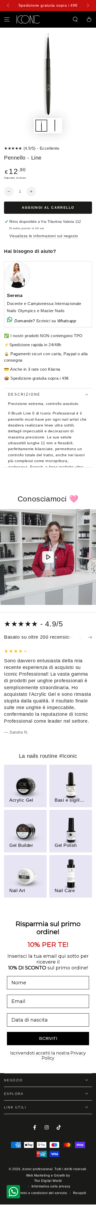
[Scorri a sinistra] (8, 5)
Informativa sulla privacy (50, 1186)
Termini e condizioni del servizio (41, 1193)
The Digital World (48, 1181)
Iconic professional (37, 1169)
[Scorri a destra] (87, 5)
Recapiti (79, 1193)
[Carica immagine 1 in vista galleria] (41, 126)
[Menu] (7, 19)
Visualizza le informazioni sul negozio (43, 236)
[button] (75, 19)
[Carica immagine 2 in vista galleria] (55, 126)
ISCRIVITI (48, 1038)
